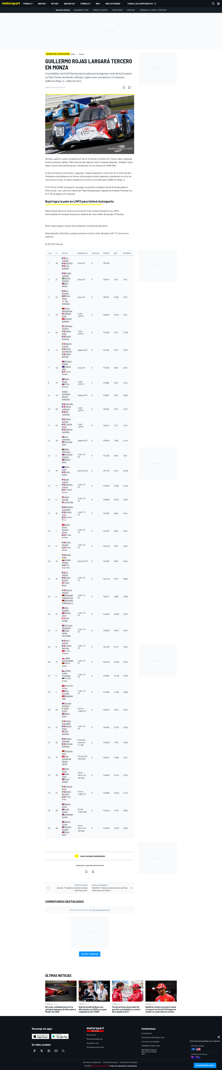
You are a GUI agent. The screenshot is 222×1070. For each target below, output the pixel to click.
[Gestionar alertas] (93, 871)
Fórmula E (85, 3)
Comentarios (146, 1033)
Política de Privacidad (128, 1062)
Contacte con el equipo (150, 1041)
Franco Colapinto (100, 10)
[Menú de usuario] (218, 3)
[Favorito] (123, 87)
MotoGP (54, 3)
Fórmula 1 (27, 3)
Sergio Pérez (117, 10)
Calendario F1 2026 (80, 10)
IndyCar (41, 3)
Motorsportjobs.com (95, 1039)
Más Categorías (112, 3)
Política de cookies (110, 1062)
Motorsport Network (100, 1066)
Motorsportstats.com (95, 1047)
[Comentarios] (130, 87)
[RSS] (63, 1050)
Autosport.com (93, 1043)
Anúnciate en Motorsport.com (153, 1037)
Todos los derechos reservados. (123, 1066)
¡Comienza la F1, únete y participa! (153, 10)
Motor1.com (91, 1035)
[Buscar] (213, 3)
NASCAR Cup (69, 3)
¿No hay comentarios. (89, 910)
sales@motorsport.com (150, 1045)
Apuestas (131, 10)
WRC (98, 3)
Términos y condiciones (92, 1062)
